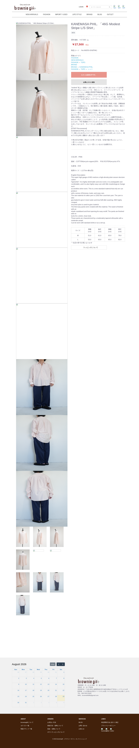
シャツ (90, 69)
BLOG (99, 14)
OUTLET (110, 14)
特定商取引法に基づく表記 (109, 722)
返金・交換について (53, 729)
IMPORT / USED (61, 14)
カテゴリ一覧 (25, 725)
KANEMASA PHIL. (86, 67)
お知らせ (81, 729)
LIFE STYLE (77, 14)
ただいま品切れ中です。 (89, 75)
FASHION (46, 14)
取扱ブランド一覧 (26, 729)
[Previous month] (59, 664)
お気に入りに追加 (89, 82)
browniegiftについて (27, 722)
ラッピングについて (90, 247)
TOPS (83, 62)
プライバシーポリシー (108, 725)
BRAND (89, 14)
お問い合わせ (83, 725)
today (52, 664)
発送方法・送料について (55, 725)
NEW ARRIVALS (32, 14)
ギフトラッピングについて (56, 732)
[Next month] (63, 664)
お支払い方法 (51, 722)
